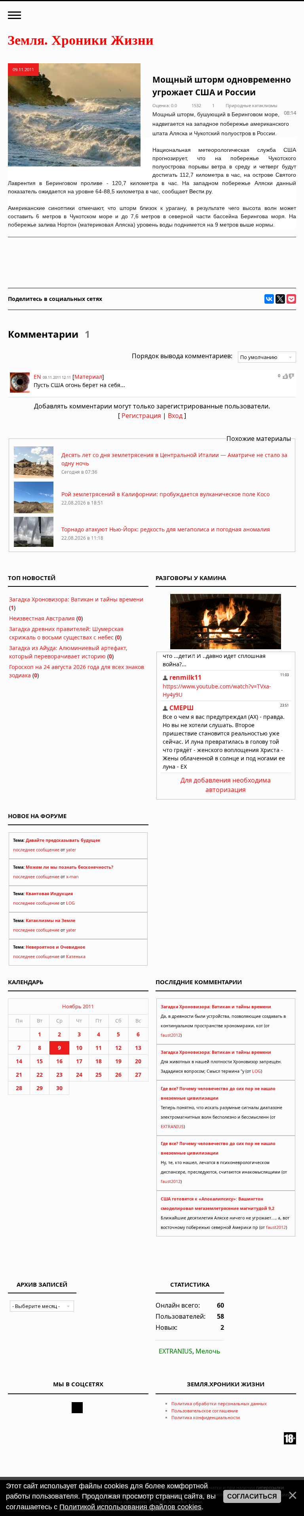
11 (98, 1047)
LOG (70, 903)
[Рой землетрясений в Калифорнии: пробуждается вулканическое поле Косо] (33, 511)
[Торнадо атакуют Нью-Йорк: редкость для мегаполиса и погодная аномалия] (33, 546)
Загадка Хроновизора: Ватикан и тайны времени (76, 599)
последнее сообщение (36, 850)
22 (39, 1074)
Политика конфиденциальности (205, 1417)
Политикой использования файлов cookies (130, 1507)
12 (118, 1047)
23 (59, 1074)
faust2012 (170, 1035)
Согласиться (252, 1496)
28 (19, 1088)
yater (71, 850)
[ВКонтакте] (269, 299)
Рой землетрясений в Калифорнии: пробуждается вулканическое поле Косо (165, 494)
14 (19, 1061)
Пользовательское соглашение (204, 1411)
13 (138, 1047)
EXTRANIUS (172, 1126)
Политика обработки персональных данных (219, 1403)
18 (98, 1061)
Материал (88, 376)
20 (138, 1061)
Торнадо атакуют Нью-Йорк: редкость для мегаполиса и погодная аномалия (165, 529)
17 (79, 1061)
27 (138, 1074)
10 (79, 1047)
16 (59, 1061)
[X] (280, 299)
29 (39, 1088)
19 (118, 1061)
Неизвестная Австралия (42, 618)
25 (98, 1074)
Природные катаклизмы (251, 105)
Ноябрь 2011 (78, 1006)
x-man (72, 876)
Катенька (76, 956)
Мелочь (208, 1351)
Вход (175, 415)
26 (118, 1074)
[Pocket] (291, 299)
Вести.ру (200, 191)
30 (59, 1088)
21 (19, 1074)
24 (79, 1074)
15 (39, 1061)
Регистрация (141, 415)
